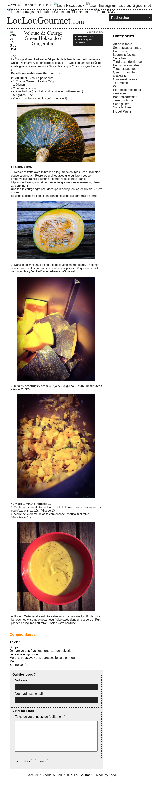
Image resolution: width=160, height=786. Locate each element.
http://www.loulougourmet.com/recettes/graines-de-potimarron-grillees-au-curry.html (55, 184)
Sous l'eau (120, 58)
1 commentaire (94, 31)
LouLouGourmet (39, 20)
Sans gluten (121, 104)
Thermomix (121, 82)
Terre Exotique (123, 100)
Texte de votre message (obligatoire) (40, 716)
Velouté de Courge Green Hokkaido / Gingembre (43, 38)
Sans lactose (122, 107)
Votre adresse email (29, 693)
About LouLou (38, 5)
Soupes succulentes (127, 47)
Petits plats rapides (126, 65)
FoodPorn (122, 111)
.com (77, 21)
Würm (117, 86)
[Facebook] (69, 5)
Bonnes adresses (125, 96)
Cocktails (119, 75)
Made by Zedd (106, 775)
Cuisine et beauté (125, 79)
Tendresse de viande (127, 61)
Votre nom (22, 680)
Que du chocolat (124, 72)
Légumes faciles (124, 54)
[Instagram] (118, 5)
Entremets (120, 51)
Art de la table (122, 44)
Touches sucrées (124, 68)
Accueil (15, 5)
